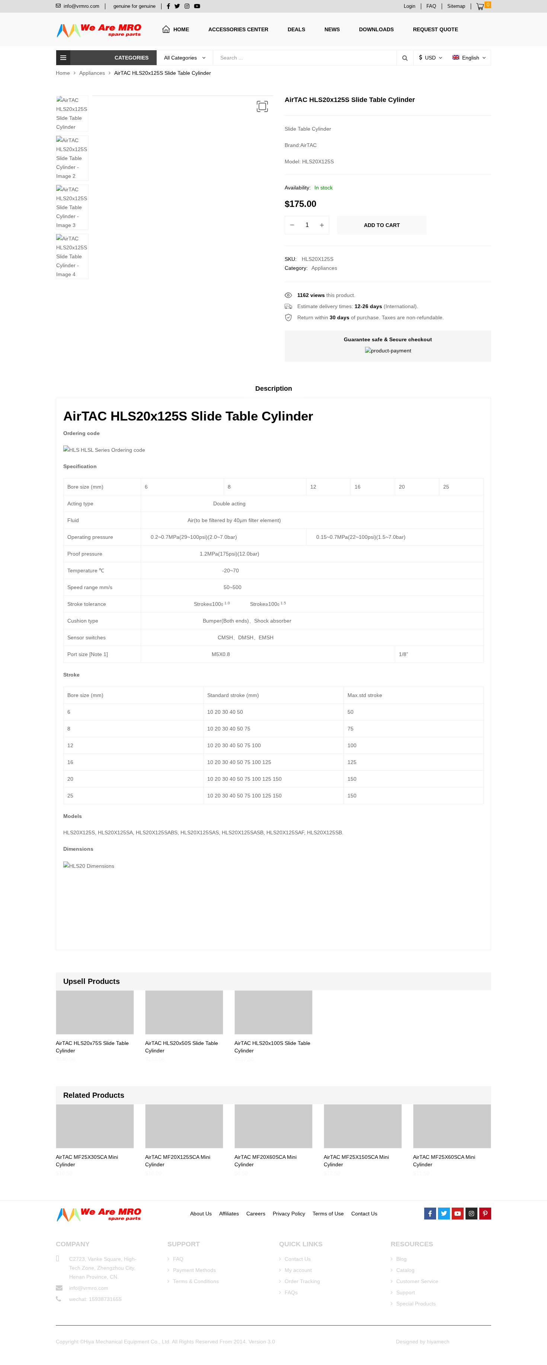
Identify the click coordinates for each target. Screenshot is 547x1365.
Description (273, 388)
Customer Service (417, 1281)
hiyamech (438, 1342)
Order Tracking (302, 1281)
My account (298, 1270)
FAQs (291, 1292)
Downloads (376, 29)
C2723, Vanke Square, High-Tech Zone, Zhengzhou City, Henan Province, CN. (103, 1268)
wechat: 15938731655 (95, 1299)
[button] (262, 106)
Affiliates (229, 1214)
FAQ (178, 1259)
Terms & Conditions (196, 1281)
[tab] (273, 391)
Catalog (405, 1270)
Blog (401, 1259)
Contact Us (364, 1214)
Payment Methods (194, 1270)
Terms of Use (328, 1214)
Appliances (92, 73)
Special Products (416, 1304)
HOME (181, 29)
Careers (255, 1214)
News (332, 29)
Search (404, 57)
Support (405, 1292)
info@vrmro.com (88, 1288)
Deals (296, 29)
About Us (201, 1214)
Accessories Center (238, 29)
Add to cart (382, 225)
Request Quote (435, 29)
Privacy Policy (289, 1214)
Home (63, 73)
